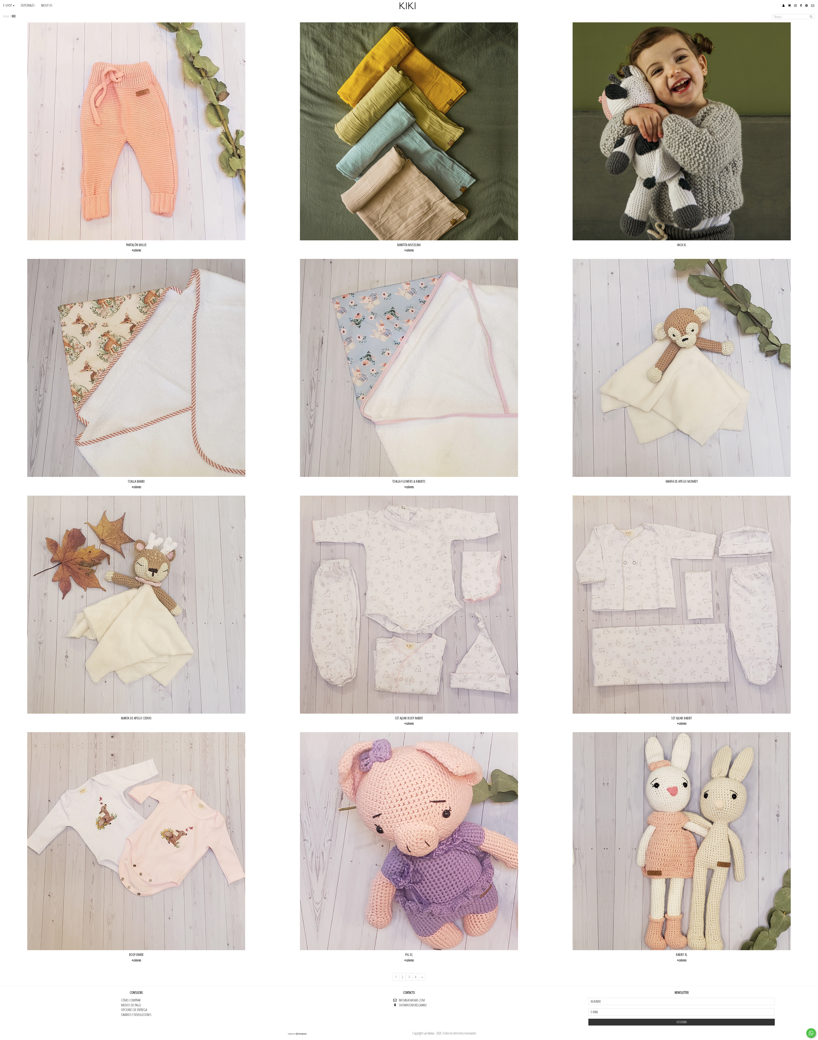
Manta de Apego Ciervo (136, 718)
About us (46, 5)
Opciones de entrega (134, 1009)
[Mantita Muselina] (409, 131)
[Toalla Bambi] (136, 368)
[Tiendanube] (297, 1033)
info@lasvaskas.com (412, 1000)
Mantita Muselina (409, 244)
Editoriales (28, 5)
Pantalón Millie (136, 244)
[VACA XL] (682, 131)
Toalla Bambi (136, 481)
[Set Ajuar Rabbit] (682, 605)
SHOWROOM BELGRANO (413, 1005)
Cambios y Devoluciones (136, 1014)
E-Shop (7, 5)
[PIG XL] (409, 841)
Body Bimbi (136, 954)
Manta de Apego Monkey (682, 481)
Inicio (6, 16)
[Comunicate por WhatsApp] (811, 1033)
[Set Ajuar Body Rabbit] (409, 605)
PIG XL (409, 954)
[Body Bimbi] (136, 841)
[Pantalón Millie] (136, 131)
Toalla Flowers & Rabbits (409, 481)
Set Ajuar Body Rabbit (409, 718)
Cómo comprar (131, 1000)
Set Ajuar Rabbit (681, 718)
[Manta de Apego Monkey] (682, 368)
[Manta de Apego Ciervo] (136, 605)
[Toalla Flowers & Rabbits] (409, 368)
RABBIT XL (681, 954)
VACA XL (681, 244)
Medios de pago (131, 1005)
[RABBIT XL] (682, 841)
